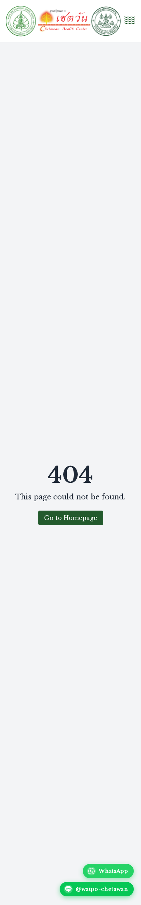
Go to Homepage (70, 517)
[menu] (129, 19)
